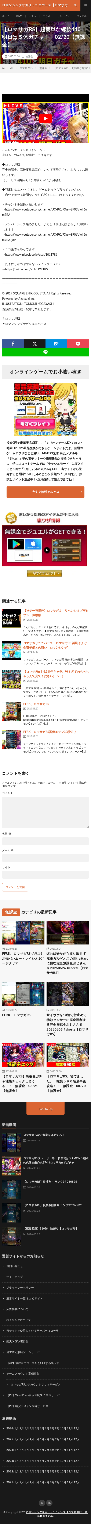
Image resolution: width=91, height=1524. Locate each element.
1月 (16, 1428)
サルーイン (63, 16)
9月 (57, 1439)
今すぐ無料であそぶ (45, 491)
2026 (9, 1428)
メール (8, 850)
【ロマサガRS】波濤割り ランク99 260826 (50, 1182)
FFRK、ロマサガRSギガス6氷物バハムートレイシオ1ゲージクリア (23, 958)
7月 (47, 1428)
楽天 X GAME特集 (17, 1341)
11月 (70, 1439)
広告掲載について (17, 1309)
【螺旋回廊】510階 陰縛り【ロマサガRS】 (50, 1228)
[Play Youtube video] (45, 118)
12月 (77, 1439)
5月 (37, 1428)
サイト (6, 867)
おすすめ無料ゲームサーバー (24, 1352)
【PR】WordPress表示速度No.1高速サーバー (34, 1395)
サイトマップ (14, 1277)
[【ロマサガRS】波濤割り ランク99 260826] (11, 1189)
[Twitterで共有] (35, 343)
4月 (32, 1428)
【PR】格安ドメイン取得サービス (27, 1406)
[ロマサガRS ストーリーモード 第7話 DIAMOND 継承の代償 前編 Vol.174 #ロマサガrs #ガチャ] (11, 1166)
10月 (63, 1439)
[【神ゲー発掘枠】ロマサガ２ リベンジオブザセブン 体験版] (11, 618)
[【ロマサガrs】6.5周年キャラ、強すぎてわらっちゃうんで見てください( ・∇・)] (11, 679)
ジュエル (81, 16)
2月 (21, 1428)
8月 (52, 1428)
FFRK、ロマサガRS (36, 704)
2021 (9, 1482)
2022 (9, 1471)
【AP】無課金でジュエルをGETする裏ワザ (32, 1363)
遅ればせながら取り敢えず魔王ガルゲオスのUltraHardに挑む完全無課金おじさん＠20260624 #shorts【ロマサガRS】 (68, 963)
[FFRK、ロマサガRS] (11, 711)
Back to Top (45, 1109)
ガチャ (32, 16)
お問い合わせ (14, 1266)
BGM (19, 16)
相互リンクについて (18, 1320)
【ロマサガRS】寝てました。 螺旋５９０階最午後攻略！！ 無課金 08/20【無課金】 (66, 1084)
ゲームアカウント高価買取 (22, 1374)
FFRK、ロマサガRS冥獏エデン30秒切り (49, 732)
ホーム (6, 16)
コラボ (47, 16)
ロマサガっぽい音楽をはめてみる (44, 1135)
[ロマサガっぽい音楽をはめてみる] (11, 1142)
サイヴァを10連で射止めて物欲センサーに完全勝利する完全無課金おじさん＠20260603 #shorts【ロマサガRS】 (67, 1025)
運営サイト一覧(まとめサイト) (24, 1298)
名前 (6, 833)
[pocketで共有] (78, 343)
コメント (7, 793)
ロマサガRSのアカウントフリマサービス (36, 1384)
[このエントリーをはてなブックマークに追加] (56, 343)
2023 (9, 1461)
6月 (42, 1428)
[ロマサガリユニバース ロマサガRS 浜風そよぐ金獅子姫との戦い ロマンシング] (11, 650)
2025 (9, 1439)
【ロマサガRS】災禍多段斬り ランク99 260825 (53, 1205)
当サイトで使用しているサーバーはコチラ (32, 1330)
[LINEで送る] (45, 352)
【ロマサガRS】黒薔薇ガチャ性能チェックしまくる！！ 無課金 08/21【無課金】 (22, 1084)
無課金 (29, 56)
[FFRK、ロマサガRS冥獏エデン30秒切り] (11, 739)
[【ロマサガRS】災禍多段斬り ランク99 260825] (11, 1213)
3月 (27, 1428)
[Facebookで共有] (13, 343)
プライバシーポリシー (20, 1287)
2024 (9, 1450)
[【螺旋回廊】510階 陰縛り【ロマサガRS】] (11, 1236)
